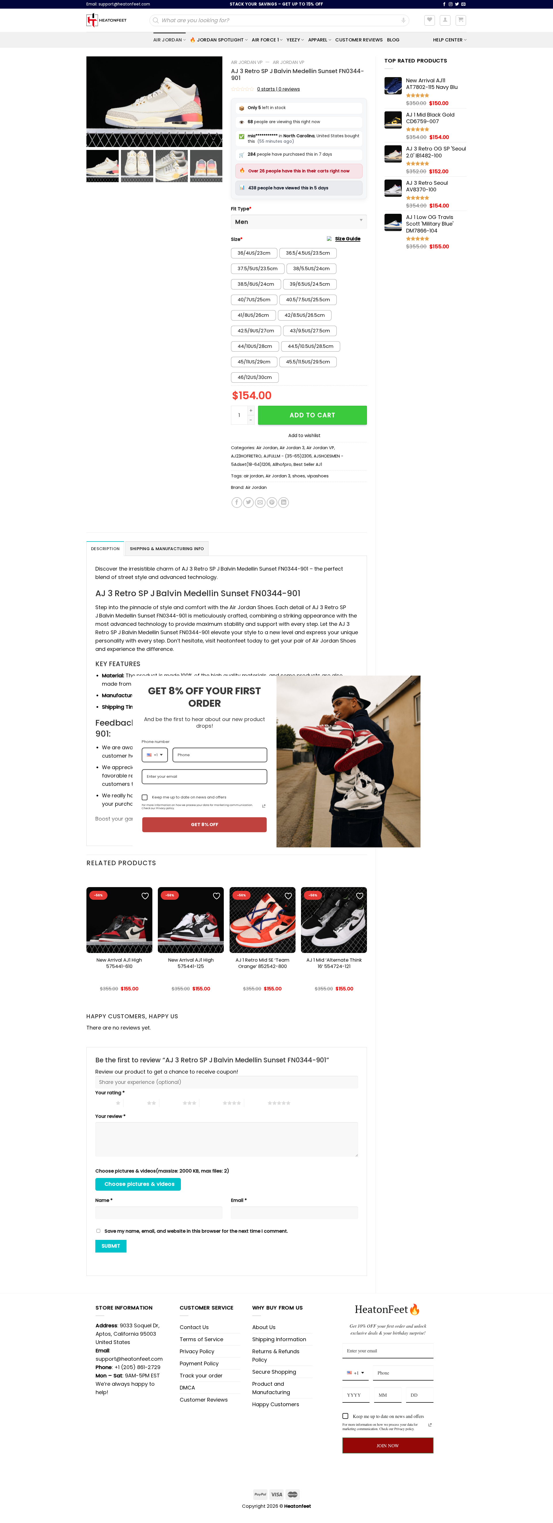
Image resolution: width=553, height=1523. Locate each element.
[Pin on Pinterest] (272, 502)
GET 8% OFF (204, 824)
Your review (110, 1116)
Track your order (201, 1375)
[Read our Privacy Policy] (430, 1424)
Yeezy (293, 40)
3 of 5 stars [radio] (171, 1103)
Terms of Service (201, 1339)
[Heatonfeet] (106, 20)
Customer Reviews (359, 40)
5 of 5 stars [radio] (256, 1103)
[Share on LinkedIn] (283, 502)
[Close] (414, 682)
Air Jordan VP (247, 62)
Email (239, 1200)
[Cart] (461, 20)
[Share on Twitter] (248, 502)
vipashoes (318, 476)
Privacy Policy (197, 1351)
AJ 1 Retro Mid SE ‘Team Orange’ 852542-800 (262, 963)
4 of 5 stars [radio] (211, 1103)
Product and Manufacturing (271, 1388)
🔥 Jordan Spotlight (217, 40)
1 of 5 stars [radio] (104, 1103)
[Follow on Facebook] (444, 4)
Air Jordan (167, 40)
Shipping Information (279, 1339)
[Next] (366, 938)
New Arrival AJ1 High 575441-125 (191, 963)
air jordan (254, 476)
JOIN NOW (388, 1445)
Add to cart (313, 415)
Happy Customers (275, 1404)
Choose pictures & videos (140, 1184)
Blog (393, 40)
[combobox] (355, 1373)
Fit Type (241, 208)
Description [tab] (105, 549)
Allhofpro (281, 464)
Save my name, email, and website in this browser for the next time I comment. (196, 1231)
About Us (264, 1327)
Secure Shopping (274, 1371)
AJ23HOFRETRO (246, 456)
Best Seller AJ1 (307, 464)
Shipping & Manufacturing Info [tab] (167, 549)
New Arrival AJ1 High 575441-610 (119, 963)
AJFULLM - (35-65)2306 (288, 456)
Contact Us (194, 1327)
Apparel (317, 40)
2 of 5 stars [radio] (135, 1103)
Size (237, 239)
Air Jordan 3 (292, 448)
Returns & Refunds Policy (276, 1355)
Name (104, 1200)
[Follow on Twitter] (457, 4)
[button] (215, 105)
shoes (298, 476)
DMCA (187, 1387)
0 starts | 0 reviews (278, 89)
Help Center (448, 40)
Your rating (110, 1092)
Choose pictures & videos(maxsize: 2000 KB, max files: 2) (162, 1171)
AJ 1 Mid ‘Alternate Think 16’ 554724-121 (334, 963)
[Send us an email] (463, 4)
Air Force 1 (265, 40)
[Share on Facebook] (237, 502)
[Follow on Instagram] (451, 4)
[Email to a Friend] (260, 502)
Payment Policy (199, 1363)
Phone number (156, 741)
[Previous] (86, 938)
